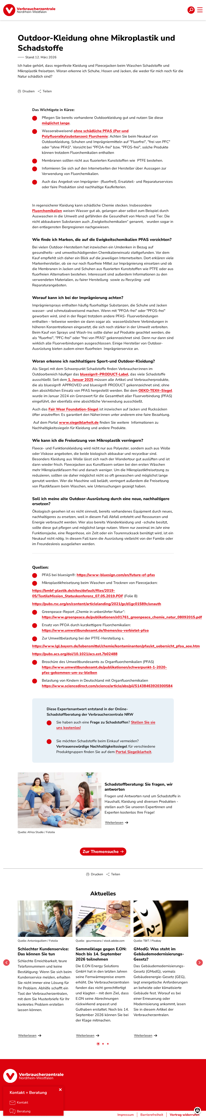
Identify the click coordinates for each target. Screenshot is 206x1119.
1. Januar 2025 (80, 379)
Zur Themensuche (101, 851)
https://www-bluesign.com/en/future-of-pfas (116, 574)
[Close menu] (60, 1089)
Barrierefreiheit (151, 1115)
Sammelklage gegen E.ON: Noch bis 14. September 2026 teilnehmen (101, 954)
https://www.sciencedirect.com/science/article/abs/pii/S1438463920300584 (107, 685)
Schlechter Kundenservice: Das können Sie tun (43, 951)
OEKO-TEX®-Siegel (155, 390)
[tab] (98, 1044)
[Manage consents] (197, 1110)
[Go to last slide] (6, 962)
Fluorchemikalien (47, 210)
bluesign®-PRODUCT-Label (104, 374)
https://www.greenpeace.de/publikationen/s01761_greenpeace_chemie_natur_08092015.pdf (122, 617)
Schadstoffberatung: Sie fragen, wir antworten (139, 787)
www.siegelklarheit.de (79, 422)
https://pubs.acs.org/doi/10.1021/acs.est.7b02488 (74, 653)
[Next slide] (199, 962)
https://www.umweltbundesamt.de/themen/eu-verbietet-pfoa (95, 630)
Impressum (125, 1115)
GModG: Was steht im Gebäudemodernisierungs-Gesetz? (159, 954)
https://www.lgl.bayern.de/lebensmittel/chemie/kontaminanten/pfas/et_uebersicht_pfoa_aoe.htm (116, 646)
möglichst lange (56, 123)
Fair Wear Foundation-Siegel (73, 409)
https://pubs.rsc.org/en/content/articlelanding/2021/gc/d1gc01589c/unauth (96, 603)
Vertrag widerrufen (185, 1115)
